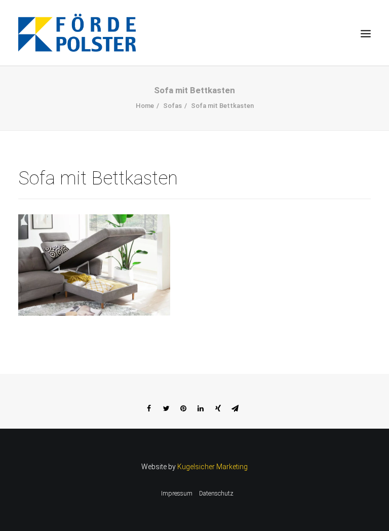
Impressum (176, 493)
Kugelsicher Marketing (212, 467)
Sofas (172, 105)
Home (145, 105)
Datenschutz (216, 493)
